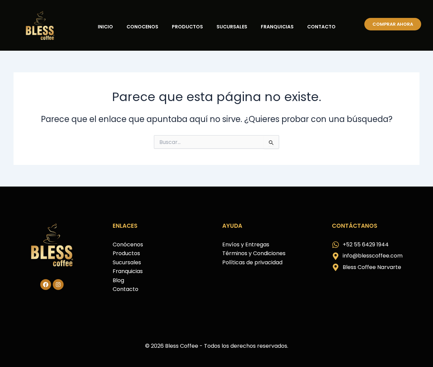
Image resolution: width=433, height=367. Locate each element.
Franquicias (277, 26)
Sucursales (231, 26)
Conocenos (142, 26)
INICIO (105, 26)
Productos (187, 26)
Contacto (321, 26)
